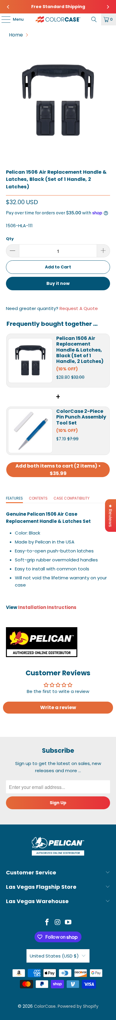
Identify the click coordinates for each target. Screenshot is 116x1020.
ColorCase (45, 1006)
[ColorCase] (58, 19)
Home (16, 34)
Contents (38, 498)
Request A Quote (78, 308)
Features (14, 498)
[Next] (108, 6)
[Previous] (8, 6)
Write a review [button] (58, 707)
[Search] (94, 19)
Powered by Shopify (78, 1006)
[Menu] (3, 19)
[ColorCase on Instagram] (57, 922)
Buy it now (58, 283)
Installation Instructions (47, 607)
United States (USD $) (54, 956)
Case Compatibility (72, 498)
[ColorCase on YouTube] (68, 922)
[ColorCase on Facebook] (47, 922)
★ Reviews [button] (110, 515)
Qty (10, 239)
